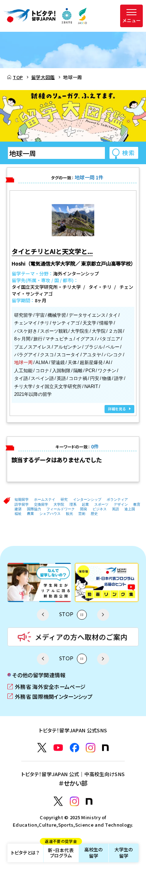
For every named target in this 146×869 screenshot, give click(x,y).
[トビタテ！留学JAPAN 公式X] (42, 747)
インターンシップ (87, 499)
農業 (30, 514)
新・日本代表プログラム (61, 851)
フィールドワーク (60, 509)
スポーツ (101, 504)
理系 (73, 504)
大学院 (59, 504)
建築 (18, 509)
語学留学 (22, 504)
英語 (115, 509)
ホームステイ (44, 499)
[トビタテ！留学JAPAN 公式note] (105, 747)
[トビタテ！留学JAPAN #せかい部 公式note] (89, 801)
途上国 (129, 509)
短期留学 (22, 499)
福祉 (18, 514)
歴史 (94, 514)
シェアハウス (50, 514)
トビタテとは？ (25, 852)
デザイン (121, 504)
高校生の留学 (93, 852)
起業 (85, 504)
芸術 (81, 514)
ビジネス (99, 509)
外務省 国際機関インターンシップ (49, 696)
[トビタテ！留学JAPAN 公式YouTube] (58, 747)
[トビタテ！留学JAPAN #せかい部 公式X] (58, 801)
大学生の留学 (123, 852)
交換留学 (41, 504)
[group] (70, 582)
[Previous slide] (43, 615)
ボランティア (117, 499)
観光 (69, 514)
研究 (64, 499)
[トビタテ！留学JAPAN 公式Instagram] (90, 747)
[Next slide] (103, 615)
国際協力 (34, 509)
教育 (136, 504)
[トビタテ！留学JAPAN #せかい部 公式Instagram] (74, 801)
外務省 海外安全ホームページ (46, 686)
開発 (83, 509)
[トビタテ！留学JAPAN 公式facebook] (74, 747)
